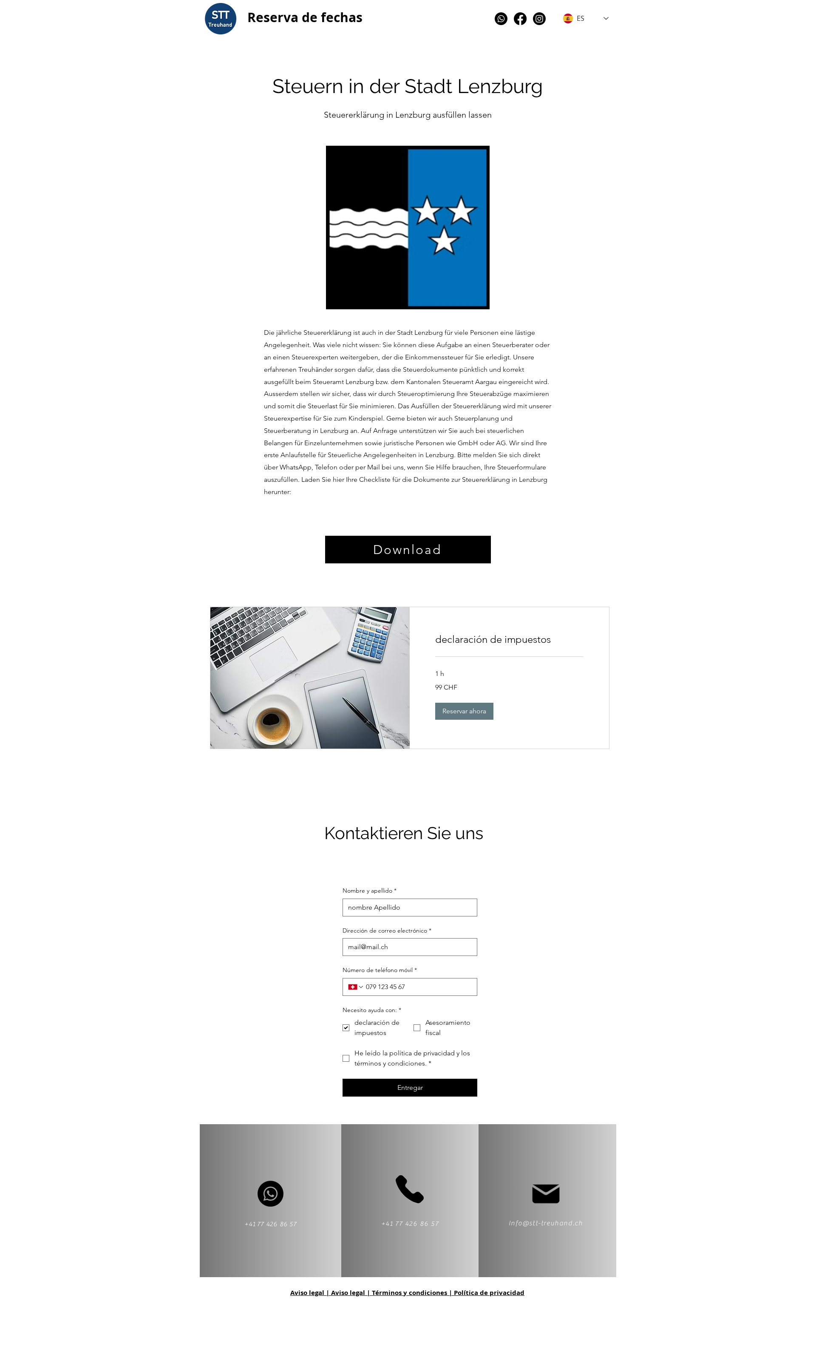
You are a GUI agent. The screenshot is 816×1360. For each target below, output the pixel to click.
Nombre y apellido (370, 890)
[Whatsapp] (501, 18)
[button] (464, 711)
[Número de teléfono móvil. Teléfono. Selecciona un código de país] (356, 987)
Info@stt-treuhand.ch (546, 1223)
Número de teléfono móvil (380, 970)
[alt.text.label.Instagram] (539, 18)
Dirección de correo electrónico (387, 930)
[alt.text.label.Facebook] (520, 18)
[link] (509, 639)
